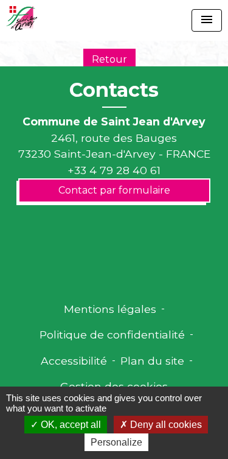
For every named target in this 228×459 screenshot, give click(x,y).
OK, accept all (69, 424)
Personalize (116, 442)
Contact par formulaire (114, 190)
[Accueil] (21, 18)
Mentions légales (110, 309)
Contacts (114, 90)
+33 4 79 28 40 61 (114, 170)
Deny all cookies (165, 424)
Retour (109, 59)
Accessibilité (74, 360)
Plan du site (152, 360)
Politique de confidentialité (112, 334)
